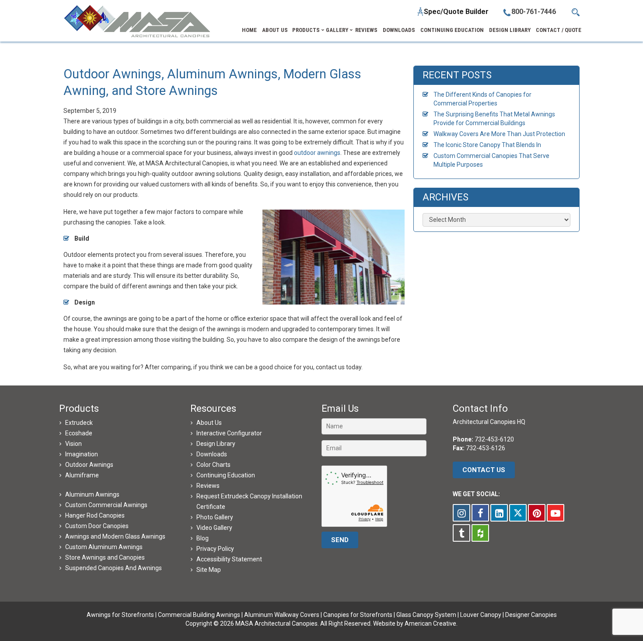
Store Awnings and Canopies (105, 557)
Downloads (211, 454)
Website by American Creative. (415, 623)
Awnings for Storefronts (120, 614)
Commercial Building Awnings (199, 614)
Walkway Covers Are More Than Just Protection (499, 133)
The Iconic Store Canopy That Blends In (487, 144)
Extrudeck (79, 422)
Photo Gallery (214, 517)
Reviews (208, 485)
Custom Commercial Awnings (106, 504)
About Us (209, 422)
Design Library (215, 443)
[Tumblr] (461, 533)
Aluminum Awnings (92, 494)
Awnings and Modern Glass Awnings (115, 536)
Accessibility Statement (229, 559)
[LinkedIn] (499, 513)
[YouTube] (555, 513)
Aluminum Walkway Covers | (283, 614)
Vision (73, 443)
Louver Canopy (480, 614)
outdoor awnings (317, 152)
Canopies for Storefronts (357, 614)
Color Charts (213, 464)
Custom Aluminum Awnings (104, 546)
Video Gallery (214, 527)
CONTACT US (483, 470)
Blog (202, 538)
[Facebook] (480, 513)
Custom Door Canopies (97, 525)
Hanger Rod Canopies (95, 515)
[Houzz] (480, 533)
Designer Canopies (531, 614)
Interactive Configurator (229, 433)
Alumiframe (82, 475)
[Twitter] (518, 513)
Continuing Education (225, 475)
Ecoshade (78, 433)
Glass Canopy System (426, 614)
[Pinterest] (536, 513)
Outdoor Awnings (89, 464)
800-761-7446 (533, 11)
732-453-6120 (494, 439)
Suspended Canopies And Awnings (113, 567)
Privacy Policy (215, 548)
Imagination (81, 454)
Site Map (208, 569)
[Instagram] (461, 513)
